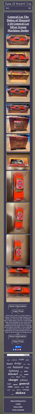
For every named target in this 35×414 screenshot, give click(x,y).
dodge (18, 363)
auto (26, 371)
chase (13, 390)
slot (21, 371)
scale (21, 359)
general (24, 383)
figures (18, 377)
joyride (21, 374)
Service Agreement (18, 410)
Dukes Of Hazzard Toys (18, 401)
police (12, 377)
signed (15, 384)
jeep (27, 387)
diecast (13, 374)
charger (13, 379)
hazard (10, 364)
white (10, 387)
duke (24, 364)
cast (8, 390)
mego (27, 368)
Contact (18, 404)
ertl (9, 367)
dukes (20, 393)
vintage (25, 389)
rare (9, 383)
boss (23, 377)
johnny (24, 379)
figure (27, 360)
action (12, 394)
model (26, 374)
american (14, 360)
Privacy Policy (18, 407)
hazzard (18, 367)
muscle (16, 387)
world (22, 387)
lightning (14, 370)
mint (28, 364)
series (8, 360)
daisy (19, 390)
